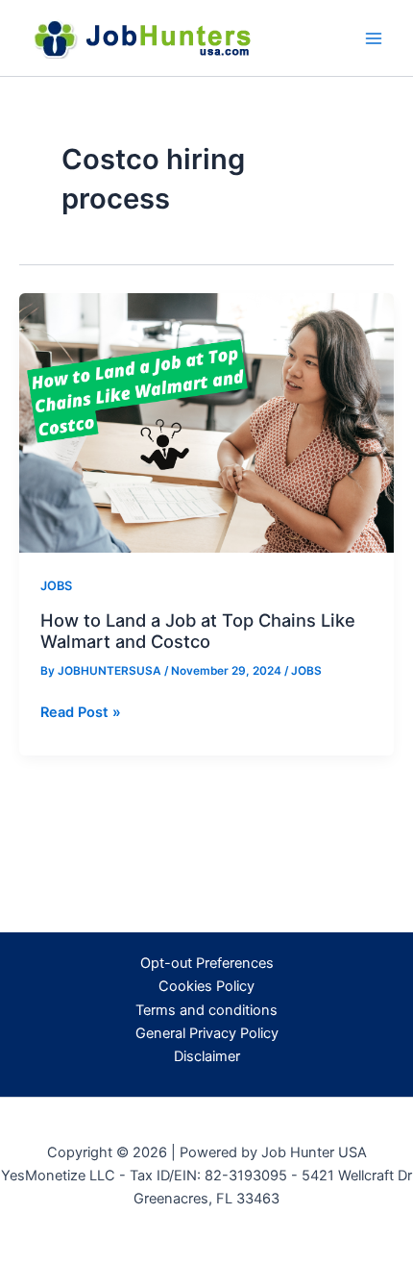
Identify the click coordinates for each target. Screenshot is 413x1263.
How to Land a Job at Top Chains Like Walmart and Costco (197, 630)
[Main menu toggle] (373, 38)
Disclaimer (207, 1056)
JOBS (56, 586)
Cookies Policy (206, 986)
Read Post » (80, 713)
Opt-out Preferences (207, 963)
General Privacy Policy (207, 1033)
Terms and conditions (206, 1010)
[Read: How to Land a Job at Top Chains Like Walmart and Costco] (206, 422)
